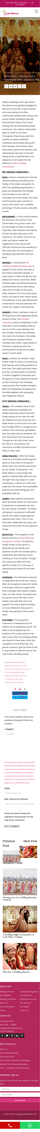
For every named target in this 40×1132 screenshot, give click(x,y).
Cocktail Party (26, 995)
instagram (12, 1035)
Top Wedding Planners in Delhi (13, 679)
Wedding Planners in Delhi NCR (14, 682)
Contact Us (24, 1010)
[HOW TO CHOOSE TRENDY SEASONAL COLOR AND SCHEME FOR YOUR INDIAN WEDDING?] (28, 849)
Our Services (25, 1003)
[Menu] (36, 11)
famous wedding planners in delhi (15, 672)
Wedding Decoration (28, 999)
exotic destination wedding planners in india (18, 669)
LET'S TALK (10, 1125)
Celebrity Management (29, 992)
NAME (7, 788)
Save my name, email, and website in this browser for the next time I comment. (18, 816)
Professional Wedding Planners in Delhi (16, 676)
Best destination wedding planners (15, 662)
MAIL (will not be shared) (16, 799)
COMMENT (9, 729)
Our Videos (24, 1007)
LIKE (21, 689)
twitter (7, 1035)
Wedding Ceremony (14, 72)
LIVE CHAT (30, 1125)
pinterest (22, 1035)
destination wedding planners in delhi (16, 666)
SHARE (20, 693)
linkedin (17, 1035)
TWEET (20, 697)
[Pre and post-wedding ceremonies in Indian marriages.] (11, 859)
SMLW (19, 79)
